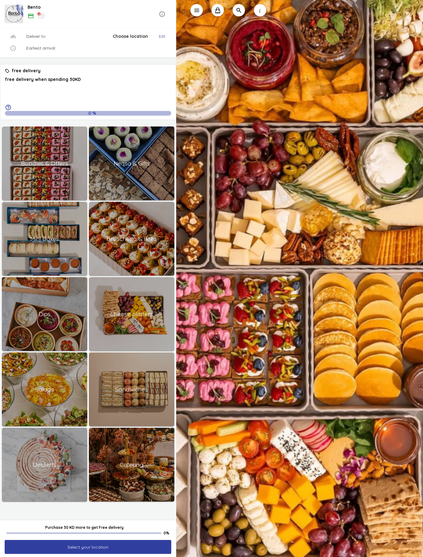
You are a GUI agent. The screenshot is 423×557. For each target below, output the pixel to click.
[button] (88, 14)
